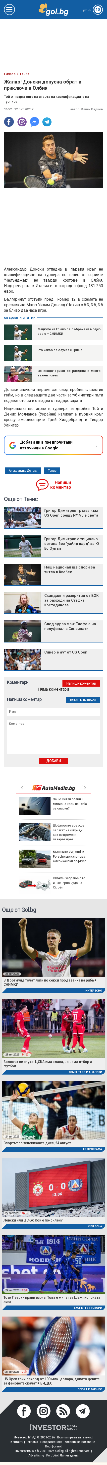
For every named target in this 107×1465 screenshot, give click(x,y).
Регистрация (87, 699)
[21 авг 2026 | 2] (53, 1345)
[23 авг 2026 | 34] (53, 1028)
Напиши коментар (60, 485)
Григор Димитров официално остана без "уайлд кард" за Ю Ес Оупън (71, 544)
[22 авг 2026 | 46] (53, 1187)
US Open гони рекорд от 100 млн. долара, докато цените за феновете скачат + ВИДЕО (51, 1381)
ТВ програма (92, 1149)
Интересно (93, 990)
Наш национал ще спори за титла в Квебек (69, 569)
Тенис (52, 470)
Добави (53, 761)
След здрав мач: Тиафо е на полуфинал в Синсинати (70, 626)
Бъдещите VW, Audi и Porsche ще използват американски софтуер (70, 856)
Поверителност (51, 1442)
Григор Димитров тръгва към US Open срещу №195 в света (71, 513)
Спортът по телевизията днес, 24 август (37, 1143)
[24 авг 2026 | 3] (53, 1264)
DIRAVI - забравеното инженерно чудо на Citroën (69, 882)
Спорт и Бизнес (90, 1389)
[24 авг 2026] (53, 1109)
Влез (73, 699)
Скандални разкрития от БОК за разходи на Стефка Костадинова (71, 600)
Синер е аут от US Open (65, 652)
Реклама (32, 1442)
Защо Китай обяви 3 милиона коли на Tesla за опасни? (70, 803)
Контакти (16, 1442)
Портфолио (53, 1446)
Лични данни (69, 1455)
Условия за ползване (79, 1442)
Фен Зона (95, 1226)
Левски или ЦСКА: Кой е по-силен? (33, 1220)
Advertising (36, 1455)
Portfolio (52, 1455)
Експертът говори (88, 1308)
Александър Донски (23, 470)
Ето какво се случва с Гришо (60, 350)
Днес (92, 10)
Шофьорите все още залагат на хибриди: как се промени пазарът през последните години (51, 835)
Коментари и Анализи (85, 1072)
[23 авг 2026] (53, 947)
